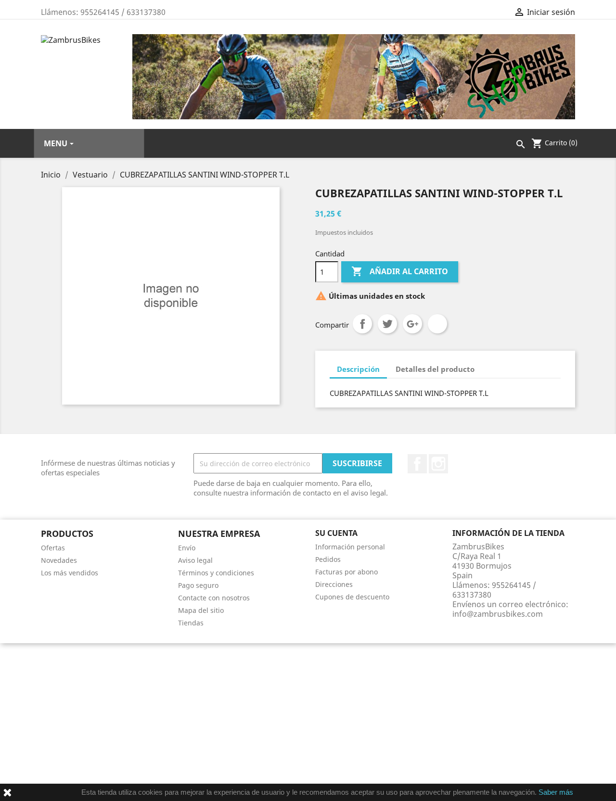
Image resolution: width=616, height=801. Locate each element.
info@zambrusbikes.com (497, 614)
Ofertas (53, 547)
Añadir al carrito (399, 271)
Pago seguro (198, 585)
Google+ (412, 323)
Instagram (438, 463)
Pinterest (437, 323)
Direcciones (334, 584)
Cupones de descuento (352, 596)
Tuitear (387, 323)
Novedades (59, 560)
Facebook (417, 463)
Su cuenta (336, 533)
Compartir (362, 323)
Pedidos (328, 559)
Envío (186, 547)
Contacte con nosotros (214, 597)
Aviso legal (195, 560)
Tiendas (191, 622)
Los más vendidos (69, 572)
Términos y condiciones (216, 572)
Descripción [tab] (358, 369)
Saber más (556, 792)
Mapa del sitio (201, 610)
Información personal (350, 546)
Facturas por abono (346, 571)
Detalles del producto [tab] (435, 369)
